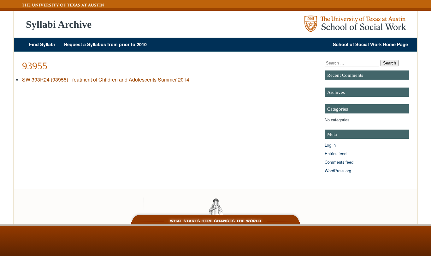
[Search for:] (353, 63)
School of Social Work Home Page (370, 44)
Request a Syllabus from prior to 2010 (105, 44)
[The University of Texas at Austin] (59, 5)
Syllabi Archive (59, 24)
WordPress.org (338, 171)
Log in (330, 145)
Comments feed (339, 162)
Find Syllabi (42, 44)
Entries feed (335, 153)
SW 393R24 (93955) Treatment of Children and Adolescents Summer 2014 (105, 79)
